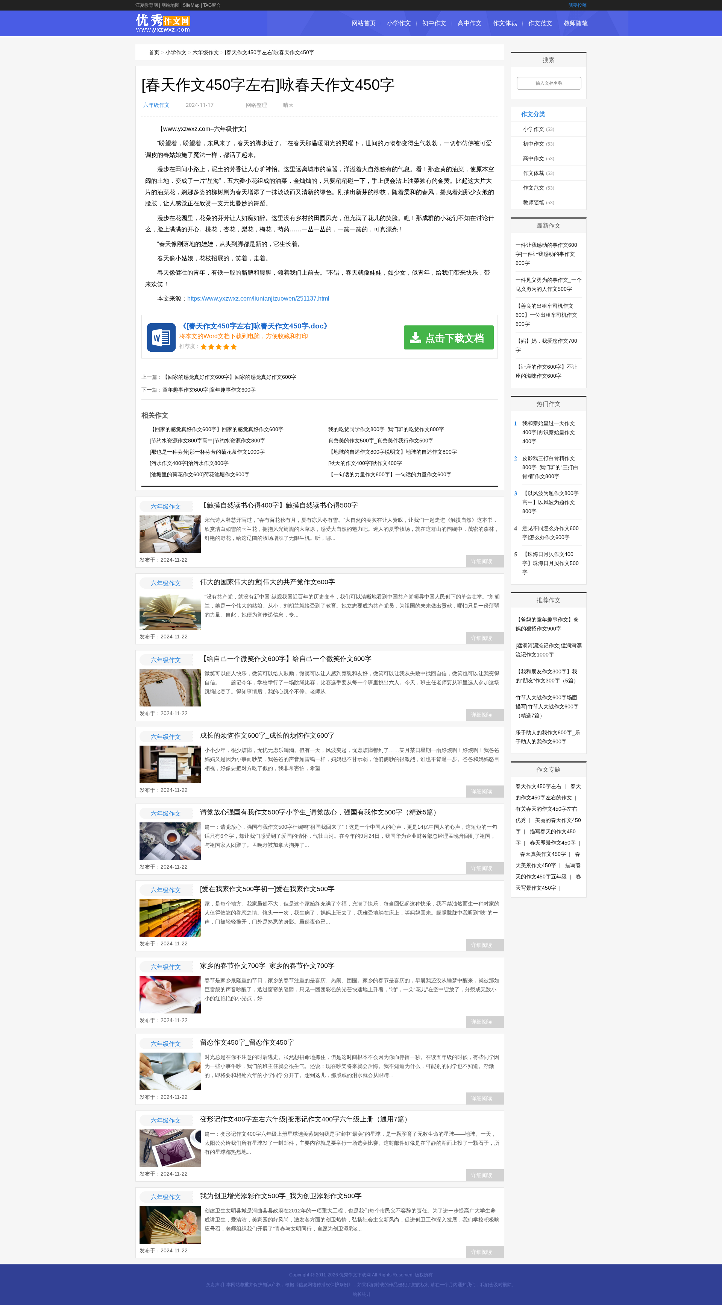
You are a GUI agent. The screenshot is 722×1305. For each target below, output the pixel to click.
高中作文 (470, 23)
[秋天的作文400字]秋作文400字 (365, 463)
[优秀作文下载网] (163, 29)
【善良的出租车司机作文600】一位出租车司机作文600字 (546, 315)
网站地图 (170, 5)
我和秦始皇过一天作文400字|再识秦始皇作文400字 (548, 432)
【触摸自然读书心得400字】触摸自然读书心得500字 (279, 505)
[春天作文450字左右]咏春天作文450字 (269, 52)
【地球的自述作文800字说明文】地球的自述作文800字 (392, 452)
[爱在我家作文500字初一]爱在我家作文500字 (267, 889)
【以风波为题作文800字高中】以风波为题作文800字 (550, 502)
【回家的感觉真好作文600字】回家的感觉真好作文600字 (229, 377)
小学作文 (399, 23)
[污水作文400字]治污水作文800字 (189, 463)
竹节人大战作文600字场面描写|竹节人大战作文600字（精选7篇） (547, 706)
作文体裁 (505, 23)
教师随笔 (576, 23)
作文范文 (540, 23)
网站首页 (364, 23)
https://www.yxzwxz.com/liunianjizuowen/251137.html (258, 298)
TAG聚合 (212, 5)
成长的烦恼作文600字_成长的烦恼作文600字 (267, 735)
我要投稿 (578, 5)
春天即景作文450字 (553, 843)
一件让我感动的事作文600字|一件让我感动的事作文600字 (546, 254)
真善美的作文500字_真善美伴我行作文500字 (381, 441)
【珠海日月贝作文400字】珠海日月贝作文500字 (550, 563)
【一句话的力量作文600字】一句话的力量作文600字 (390, 474)
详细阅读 (481, 561)
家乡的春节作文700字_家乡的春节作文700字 (267, 965)
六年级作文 (206, 52)
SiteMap (191, 5)
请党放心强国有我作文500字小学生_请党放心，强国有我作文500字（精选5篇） (320, 812)
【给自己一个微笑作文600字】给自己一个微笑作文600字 (286, 658)
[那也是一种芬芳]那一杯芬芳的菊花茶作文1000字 (207, 452)
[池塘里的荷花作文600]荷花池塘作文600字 (200, 474)
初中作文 (434, 23)
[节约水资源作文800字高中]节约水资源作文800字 (207, 441)
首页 (154, 52)
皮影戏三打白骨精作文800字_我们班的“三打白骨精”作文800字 (550, 467)
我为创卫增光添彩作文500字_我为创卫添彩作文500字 (281, 1196)
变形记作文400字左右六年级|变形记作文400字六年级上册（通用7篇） (305, 1119)
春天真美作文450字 (543, 854)
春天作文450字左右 (538, 786)
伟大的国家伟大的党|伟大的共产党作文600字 (267, 582)
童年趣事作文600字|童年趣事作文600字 (209, 390)
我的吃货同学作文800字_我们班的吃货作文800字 (386, 429)
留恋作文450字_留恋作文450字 (247, 1042)
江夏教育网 (146, 5)
